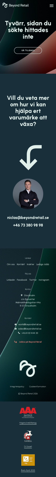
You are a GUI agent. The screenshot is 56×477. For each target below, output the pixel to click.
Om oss (11, 264)
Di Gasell (28, 446)
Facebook (22, 280)
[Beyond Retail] (16, 7)
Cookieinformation (37, 386)
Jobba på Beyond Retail (30, 342)
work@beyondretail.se (29, 324)
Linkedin (11, 280)
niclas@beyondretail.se (28, 217)
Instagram (44, 280)
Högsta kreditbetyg (27, 423)
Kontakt (21, 264)
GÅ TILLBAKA (28, 50)
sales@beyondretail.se (29, 328)
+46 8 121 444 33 (29, 333)
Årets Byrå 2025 (28, 470)
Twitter (33, 280)
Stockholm (28, 300)
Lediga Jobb (42, 264)
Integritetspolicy (17, 386)
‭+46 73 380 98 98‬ (28, 225)
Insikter (30, 264)
